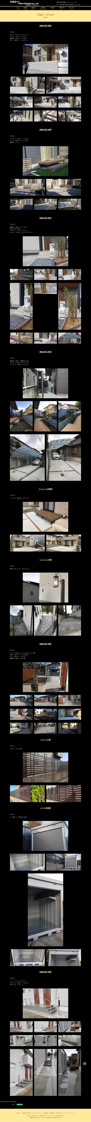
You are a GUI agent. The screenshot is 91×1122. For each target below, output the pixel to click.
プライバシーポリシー (69, 1113)
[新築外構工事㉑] (45, 1003)
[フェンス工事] (45, 767)
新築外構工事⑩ (45, 972)
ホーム (17, 8)
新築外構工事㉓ (45, 352)
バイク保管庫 (45, 808)
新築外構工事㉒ (45, 644)
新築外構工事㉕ (45, 130)
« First (1, 1101)
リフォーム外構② (45, 489)
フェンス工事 (45, 740)
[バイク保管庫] (45, 835)
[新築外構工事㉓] (45, 383)
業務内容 (33, 8)
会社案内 (25, 8)
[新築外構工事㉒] (45, 677)
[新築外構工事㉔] (45, 251)
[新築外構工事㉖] (45, 58)
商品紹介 (53, 8)
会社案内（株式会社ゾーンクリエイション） (32, 1113)
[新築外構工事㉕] (45, 161)
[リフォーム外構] (45, 587)
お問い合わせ (72, 8)
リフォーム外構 (45, 560)
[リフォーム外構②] (45, 516)
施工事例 (43, 8)
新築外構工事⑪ (45, 218)
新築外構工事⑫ (45, 26)
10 (13, 1101)
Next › (15, 1101)
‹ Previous (5, 1101)
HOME (18, 1113)
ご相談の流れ (62, 8)
